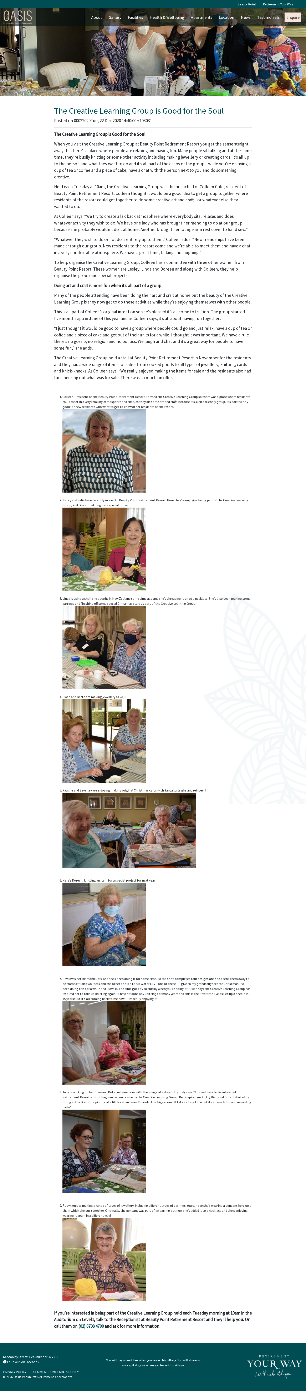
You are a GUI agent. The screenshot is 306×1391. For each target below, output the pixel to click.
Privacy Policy (14, 1372)
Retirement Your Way (278, 4)
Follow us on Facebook (22, 1362)
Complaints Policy (64, 1372)
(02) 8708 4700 (91, 1326)
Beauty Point (247, 4)
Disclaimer (37, 1372)
